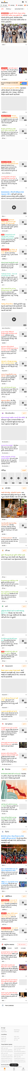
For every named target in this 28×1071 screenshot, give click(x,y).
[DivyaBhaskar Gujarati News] (4, 2)
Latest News (16, 1031)
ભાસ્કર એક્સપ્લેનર (6, 328)
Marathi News (17, 1029)
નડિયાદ (3, 749)
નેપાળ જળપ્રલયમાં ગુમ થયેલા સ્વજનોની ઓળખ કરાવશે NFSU (20, 1048)
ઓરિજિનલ (4, 112)
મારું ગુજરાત (4, 79)
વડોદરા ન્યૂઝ (3, 1041)
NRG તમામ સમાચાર (22, 944)
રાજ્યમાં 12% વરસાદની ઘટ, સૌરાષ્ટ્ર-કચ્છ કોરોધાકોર (7, 1046)
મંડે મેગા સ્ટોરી (5, 231)
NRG (4, 948)
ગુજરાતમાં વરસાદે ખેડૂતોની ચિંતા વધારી (7, 1049)
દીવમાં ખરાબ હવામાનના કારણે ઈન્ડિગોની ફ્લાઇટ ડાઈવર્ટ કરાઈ (20, 1046)
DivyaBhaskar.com (18, 1066)
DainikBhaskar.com (5, 1066)
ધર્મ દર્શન (4, 383)
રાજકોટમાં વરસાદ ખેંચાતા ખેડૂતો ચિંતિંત (7, 1060)
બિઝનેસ (3, 270)
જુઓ (14, 1069)
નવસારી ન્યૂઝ (3, 1036)
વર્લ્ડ (3, 245)
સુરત (3, 739)
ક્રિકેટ (3, 216)
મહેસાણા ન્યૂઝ (3, 1038)
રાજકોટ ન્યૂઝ (3, 1039)
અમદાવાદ (10, 948)
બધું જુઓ (24, 470)
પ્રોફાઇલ (23, 1069)
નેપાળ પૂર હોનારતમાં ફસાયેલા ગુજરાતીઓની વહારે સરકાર (20, 1053)
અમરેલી (16, 948)
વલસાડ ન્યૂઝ (16, 1036)
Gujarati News (4, 1031)
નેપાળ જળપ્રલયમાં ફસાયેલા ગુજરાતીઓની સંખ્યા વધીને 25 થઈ (20, 1051)
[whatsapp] (24, 44)
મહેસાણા (3, 342)
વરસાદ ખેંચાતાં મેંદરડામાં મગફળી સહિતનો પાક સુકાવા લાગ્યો (20, 1061)
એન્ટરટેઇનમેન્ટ (5, 441)
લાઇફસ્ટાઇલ (4, 370)
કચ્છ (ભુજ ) (23, 948)
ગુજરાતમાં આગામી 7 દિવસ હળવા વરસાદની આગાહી (7, 1058)
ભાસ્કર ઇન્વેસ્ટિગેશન (6, 173)
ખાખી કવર (4, 924)
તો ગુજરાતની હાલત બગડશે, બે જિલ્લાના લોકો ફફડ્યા (20, 1058)
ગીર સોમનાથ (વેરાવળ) (6, 764)
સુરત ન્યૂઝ (16, 1039)
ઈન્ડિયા (3, 138)
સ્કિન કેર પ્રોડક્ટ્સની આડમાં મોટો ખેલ (7, 1051)
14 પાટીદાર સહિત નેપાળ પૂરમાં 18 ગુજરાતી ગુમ (7, 1055)
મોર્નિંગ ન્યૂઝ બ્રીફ (4, 1048)
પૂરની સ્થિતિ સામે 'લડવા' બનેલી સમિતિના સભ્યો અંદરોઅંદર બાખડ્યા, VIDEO (7, 1061)
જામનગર (4, 357)
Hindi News (3, 1029)
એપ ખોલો (14, 1065)
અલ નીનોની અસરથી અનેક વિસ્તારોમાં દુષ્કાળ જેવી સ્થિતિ (7, 1056)
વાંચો (4, 1069)
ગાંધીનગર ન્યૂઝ (16, 1038)
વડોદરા (3, 44)
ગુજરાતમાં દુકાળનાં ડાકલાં (18, 1055)
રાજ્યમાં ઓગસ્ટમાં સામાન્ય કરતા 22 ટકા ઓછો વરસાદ (20, 1060)
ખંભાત (3, 187)
